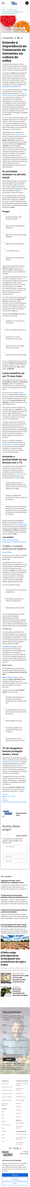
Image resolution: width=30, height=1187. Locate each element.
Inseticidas (18, 1106)
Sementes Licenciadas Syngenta (22, 1084)
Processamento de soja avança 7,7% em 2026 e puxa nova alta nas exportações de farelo (14, 926)
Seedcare (5, 800)
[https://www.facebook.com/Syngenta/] (10, 1148)
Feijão (3, 1138)
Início (3, 10)
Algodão (4, 1121)
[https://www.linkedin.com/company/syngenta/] (15, 1148)
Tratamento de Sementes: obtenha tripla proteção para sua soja (14, 896)
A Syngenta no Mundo (7, 1090)
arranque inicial (20, 134)
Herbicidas (19, 1110)
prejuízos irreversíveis (17, 474)
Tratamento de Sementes (20, 1089)
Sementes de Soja (20, 1097)
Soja (3, 1111)
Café (3, 1118)
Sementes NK (19, 1093)
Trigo (3, 1128)
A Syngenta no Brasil (7, 1087)
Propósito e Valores (7, 1093)
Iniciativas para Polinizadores (20, 1143)
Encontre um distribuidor (5, 1104)
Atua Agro (18, 1103)
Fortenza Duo (14, 802)
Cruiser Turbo (6, 802)
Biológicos (16, 987)
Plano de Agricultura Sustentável (21, 1138)
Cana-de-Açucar (6, 1125)
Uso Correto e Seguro (21, 1134)
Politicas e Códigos (7, 1097)
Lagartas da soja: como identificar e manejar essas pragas (12, 882)
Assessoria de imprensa (19, 1127)
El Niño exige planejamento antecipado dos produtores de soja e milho (13, 959)
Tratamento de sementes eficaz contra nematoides (14, 911)
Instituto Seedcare (22, 524)
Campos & (21, 392)
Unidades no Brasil (6, 1100)
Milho (3, 798)
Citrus (3, 1141)
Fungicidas (18, 1113)
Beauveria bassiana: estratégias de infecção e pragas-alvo (20, 992)
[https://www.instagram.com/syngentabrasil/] (12, 1148)
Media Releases (20, 1123)
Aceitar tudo (15, 1175)
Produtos (5, 794)
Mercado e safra (18, 973)
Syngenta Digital (20, 1100)
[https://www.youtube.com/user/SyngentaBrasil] (17, 1148)
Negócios (5, 394)
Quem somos (5, 1083)
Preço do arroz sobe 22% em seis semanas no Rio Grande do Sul (20, 979)
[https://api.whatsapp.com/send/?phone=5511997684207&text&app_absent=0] (20, 1148)
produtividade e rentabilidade (10, 444)
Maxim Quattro (22, 802)
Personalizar (15, 1179)
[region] (15, 1172)
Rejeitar (15, 1183)
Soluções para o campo (8, 796)
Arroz (3, 1134)
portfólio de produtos (14, 762)
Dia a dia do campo (12, 10)
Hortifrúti (4, 1131)
